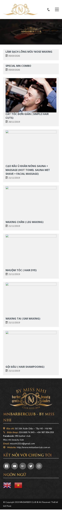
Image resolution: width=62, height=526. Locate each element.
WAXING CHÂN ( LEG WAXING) (24, 222)
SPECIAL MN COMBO (18, 66)
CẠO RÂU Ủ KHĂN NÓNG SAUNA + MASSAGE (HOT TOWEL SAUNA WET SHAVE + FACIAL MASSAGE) (28, 169)
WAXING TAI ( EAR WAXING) (23, 318)
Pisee (9, 506)
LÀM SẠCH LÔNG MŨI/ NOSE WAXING (29, 51)
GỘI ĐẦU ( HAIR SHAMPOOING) (25, 367)
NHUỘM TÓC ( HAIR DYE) (21, 270)
